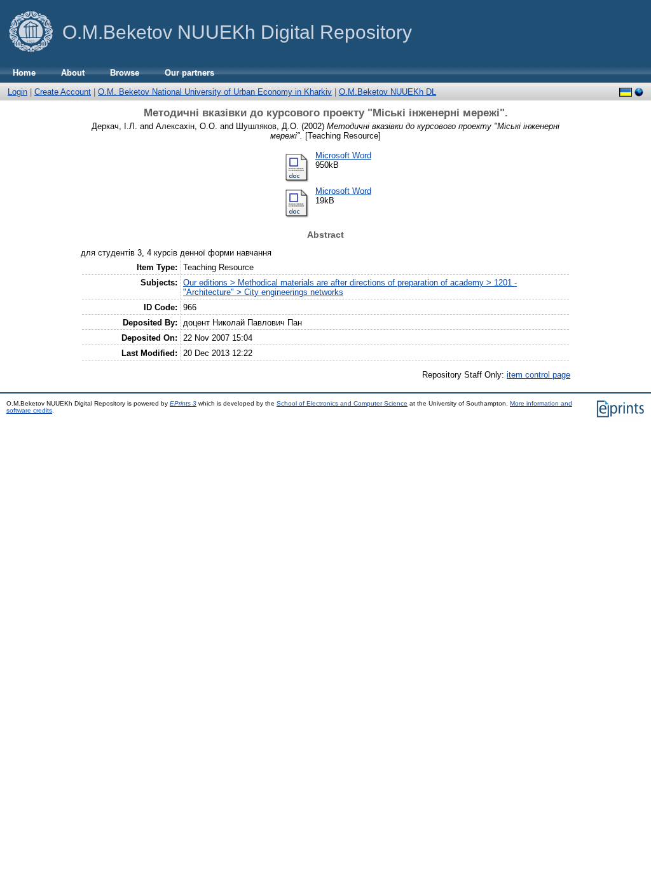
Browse (124, 73)
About (73, 73)
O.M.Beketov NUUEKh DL (387, 92)
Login (17, 92)
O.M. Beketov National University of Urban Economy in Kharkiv (215, 92)
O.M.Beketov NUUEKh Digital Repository (237, 32)
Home (24, 73)
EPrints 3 (183, 403)
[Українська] (625, 92)
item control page (538, 375)
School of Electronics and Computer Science (342, 403)
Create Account (62, 92)
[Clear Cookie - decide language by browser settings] (638, 92)
